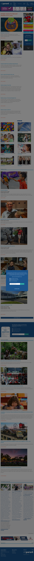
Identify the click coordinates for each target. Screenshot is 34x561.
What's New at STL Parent (14, 279)
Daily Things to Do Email (14, 278)
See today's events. (17, 288)
